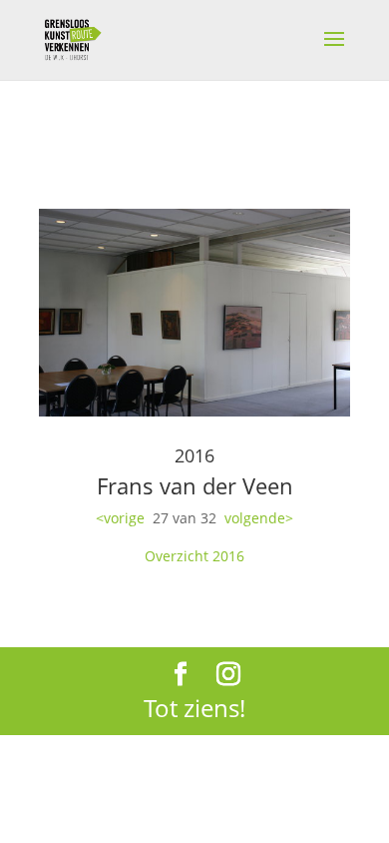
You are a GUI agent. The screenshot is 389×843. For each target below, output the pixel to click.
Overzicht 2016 (194, 555)
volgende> (258, 517)
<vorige (120, 517)
